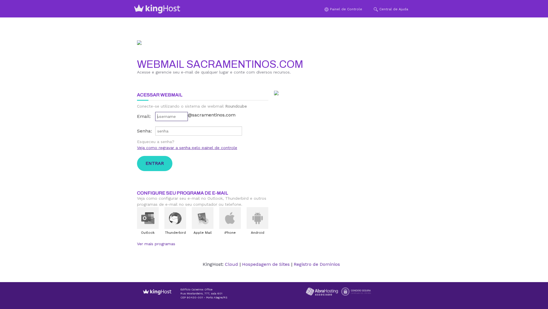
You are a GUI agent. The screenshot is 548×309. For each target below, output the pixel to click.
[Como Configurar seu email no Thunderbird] (175, 218)
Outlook (148, 233)
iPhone (230, 233)
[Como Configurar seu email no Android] (257, 218)
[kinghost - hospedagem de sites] (157, 296)
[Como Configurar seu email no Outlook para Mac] (148, 218)
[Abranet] (322, 291)
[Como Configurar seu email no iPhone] (230, 218)
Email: (144, 116)
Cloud (231, 264)
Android (257, 233)
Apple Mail (203, 233)
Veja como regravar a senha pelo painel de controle (187, 147)
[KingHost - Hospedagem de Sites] (157, 8)
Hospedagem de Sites (266, 264)
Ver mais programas (156, 243)
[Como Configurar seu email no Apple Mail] (202, 218)
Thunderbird (175, 233)
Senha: (144, 131)
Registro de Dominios (317, 264)
